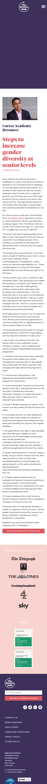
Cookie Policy (12, 741)
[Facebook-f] (25, 707)
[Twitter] (30, 707)
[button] (43, 6)
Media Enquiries (13, 722)
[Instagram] (35, 707)
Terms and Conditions (17, 732)
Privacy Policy (12, 737)
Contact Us (11, 717)
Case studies (11, 727)
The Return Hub (14, 218)
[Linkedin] (40, 707)
